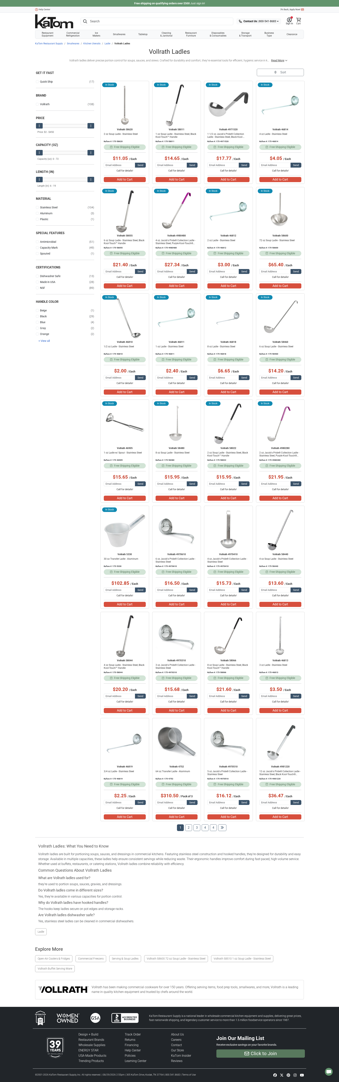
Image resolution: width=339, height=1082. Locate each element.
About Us (177, 1034)
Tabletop (143, 34)
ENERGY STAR (88, 1050)
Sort (283, 72)
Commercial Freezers (91, 958)
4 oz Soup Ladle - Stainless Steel (276, 558)
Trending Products (91, 1061)
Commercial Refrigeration (73, 34)
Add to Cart (124, 179)
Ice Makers (96, 34)
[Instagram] (295, 1075)
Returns (130, 1040)
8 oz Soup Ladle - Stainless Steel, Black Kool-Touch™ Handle (227, 666)
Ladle (107, 43)
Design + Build (88, 1034)
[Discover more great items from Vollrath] (65, 989)
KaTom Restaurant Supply (49, 43)
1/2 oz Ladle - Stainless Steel (119, 346)
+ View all (44, 340)
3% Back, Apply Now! (290, 9)
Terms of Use (189, 1074)
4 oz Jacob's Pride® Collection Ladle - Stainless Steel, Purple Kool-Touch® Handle (175, 243)
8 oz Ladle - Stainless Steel (221, 346)
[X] (281, 1075)
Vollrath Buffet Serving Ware (55, 968)
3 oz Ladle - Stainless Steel (273, 665)
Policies (130, 1055)
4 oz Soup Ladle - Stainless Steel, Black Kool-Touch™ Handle (124, 666)
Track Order (133, 1034)
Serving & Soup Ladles (125, 958)
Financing (132, 1045)
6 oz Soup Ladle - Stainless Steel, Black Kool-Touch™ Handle (124, 242)
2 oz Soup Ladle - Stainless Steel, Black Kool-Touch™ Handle (227, 454)
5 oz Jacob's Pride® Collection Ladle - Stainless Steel (227, 773)
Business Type (269, 34)
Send (140, 165)
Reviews (176, 1061)
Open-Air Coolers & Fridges (54, 958)
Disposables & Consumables (218, 34)
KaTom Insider (181, 1055)
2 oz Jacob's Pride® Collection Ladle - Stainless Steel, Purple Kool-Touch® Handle (279, 455)
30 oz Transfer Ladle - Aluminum (121, 558)
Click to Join (264, 1053)
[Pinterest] (288, 1075)
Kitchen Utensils (91, 43)
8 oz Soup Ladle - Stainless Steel (173, 452)
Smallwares (119, 34)
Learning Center (135, 1061)
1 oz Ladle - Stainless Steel (169, 346)
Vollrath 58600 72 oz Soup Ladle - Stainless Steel (176, 958)
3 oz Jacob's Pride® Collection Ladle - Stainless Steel (175, 666)
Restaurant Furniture (191, 34)
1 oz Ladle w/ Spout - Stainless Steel (123, 452)
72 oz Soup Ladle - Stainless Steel (277, 240)
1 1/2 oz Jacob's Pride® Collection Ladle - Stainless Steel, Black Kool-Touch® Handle (225, 137)
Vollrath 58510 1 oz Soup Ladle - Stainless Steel (242, 958)
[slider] (39, 126)
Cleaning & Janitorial (166, 34)
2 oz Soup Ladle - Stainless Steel (121, 134)
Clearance (292, 34)
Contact (176, 1045)
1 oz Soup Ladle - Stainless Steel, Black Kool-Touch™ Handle (176, 135)
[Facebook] (275, 1075)
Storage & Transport (245, 34)
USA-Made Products (92, 1055)
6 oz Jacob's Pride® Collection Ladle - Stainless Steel (175, 560)
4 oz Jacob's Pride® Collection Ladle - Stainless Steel (227, 560)
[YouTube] (302, 1075)
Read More (277, 60)
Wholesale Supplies (91, 1045)
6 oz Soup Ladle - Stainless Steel (276, 346)
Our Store (177, 1050)
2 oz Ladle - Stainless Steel (221, 240)
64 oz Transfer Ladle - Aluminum (173, 771)
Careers (176, 1040)
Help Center (44, 9)
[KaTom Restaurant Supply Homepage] (54, 21)
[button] (289, 21)
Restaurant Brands (91, 1040)
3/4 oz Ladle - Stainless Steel (119, 771)
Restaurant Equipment (47, 34)
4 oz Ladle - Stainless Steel (273, 134)
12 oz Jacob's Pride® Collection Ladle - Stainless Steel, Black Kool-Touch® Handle (280, 774)
